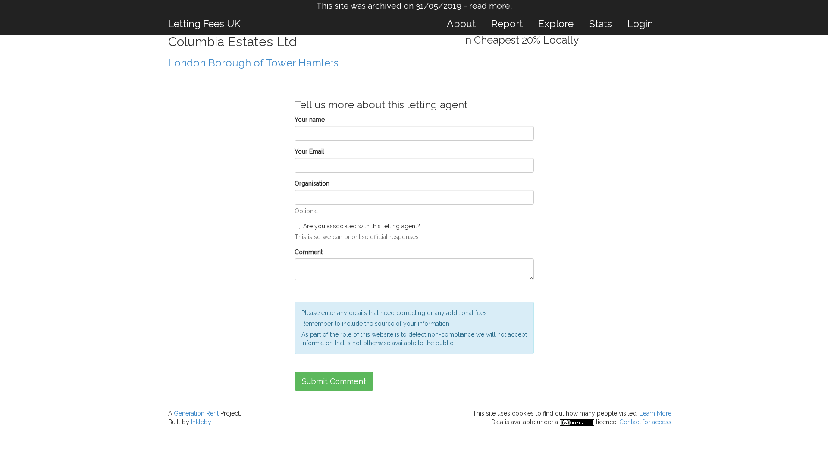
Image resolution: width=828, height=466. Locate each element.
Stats (600, 23)
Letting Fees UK (204, 23)
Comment (309, 252)
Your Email (309, 151)
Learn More (655, 413)
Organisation (312, 183)
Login (640, 23)
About (461, 23)
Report (507, 23)
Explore (556, 23)
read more (489, 6)
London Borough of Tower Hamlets (253, 63)
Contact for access (645, 422)
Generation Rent (196, 413)
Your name (310, 119)
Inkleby (201, 422)
